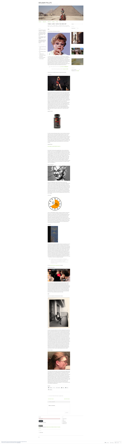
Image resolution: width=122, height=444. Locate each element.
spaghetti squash (61, 395)
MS (60, 21)
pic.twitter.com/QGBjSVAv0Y (64, 66)
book (55, 26)
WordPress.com (64, 423)
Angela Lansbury (50, 26)
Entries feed (64, 421)
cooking (57, 26)
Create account (64, 418)
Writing (53, 21)
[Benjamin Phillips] (61, 13)
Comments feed (64, 422)
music (69, 26)
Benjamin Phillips (45, 3)
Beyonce (53, 26)
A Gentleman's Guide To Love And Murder (64, 25)
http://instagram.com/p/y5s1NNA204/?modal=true (54, 146)
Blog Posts (44, 21)
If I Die (57, 21)
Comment (66, 412)
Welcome (40, 21)
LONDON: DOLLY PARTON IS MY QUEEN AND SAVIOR (42, 55)
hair (63, 26)
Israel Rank (50, 395)
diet (58, 26)
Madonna (67, 26)
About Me (49, 21)
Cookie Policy (18, 442)
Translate (78, 70)
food (61, 26)
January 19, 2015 (65, 68)
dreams (60, 26)
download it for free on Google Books (54, 265)
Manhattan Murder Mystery (55, 395)
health (64, 26)
